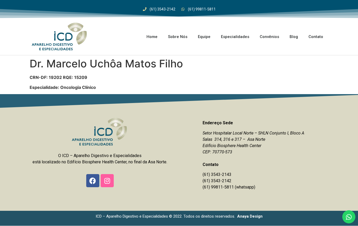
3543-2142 (221, 180)
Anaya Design (250, 216)
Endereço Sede (218, 122)
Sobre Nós (177, 36)
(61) (207, 180)
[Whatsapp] (348, 216)
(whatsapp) (245, 187)
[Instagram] (107, 180)
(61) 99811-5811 (218, 187)
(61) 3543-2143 (217, 174)
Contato (315, 36)
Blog (294, 36)
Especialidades (235, 36)
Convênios (269, 36)
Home (152, 36)
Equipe (204, 36)
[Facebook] (92, 180)
